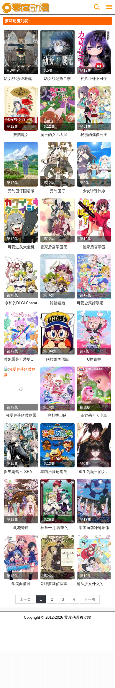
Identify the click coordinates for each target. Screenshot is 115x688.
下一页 (90, 599)
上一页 (25, 599)
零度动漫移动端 (77, 617)
